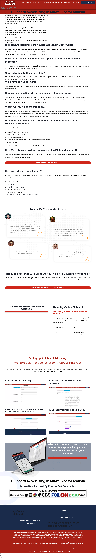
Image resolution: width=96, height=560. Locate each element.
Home (23, 2)
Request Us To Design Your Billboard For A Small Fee (24, 195)
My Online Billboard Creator (15, 187)
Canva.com (10, 184)
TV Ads (38, 2)
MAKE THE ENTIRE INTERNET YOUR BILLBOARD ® (9, 8)
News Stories (45, 2)
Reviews (60, 2)
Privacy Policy (63, 551)
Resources (67, 2)
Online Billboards (31, 2)
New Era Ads (53, 2)
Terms (68, 551)
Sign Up (77, 2)
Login (72, 2)
